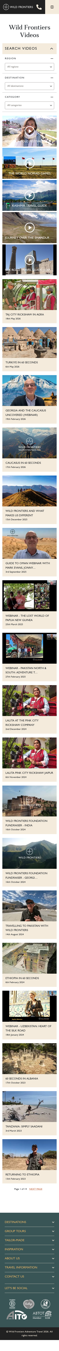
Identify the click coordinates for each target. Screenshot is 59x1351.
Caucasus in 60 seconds (23, 463)
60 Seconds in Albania (22, 1078)
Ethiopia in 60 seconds (22, 978)
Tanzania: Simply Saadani (24, 1126)
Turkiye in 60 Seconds (22, 362)
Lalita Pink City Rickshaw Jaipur (29, 773)
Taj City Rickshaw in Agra (25, 314)
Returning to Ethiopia (22, 1174)
